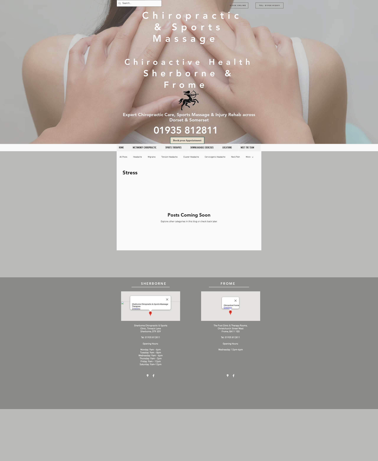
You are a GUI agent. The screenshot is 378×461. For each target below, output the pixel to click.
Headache (137, 157)
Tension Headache (169, 157)
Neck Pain (235, 157)
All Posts (123, 157)
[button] (175, 147)
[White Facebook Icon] (153, 376)
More (248, 157)
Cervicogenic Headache (215, 157)
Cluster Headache (191, 157)
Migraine (151, 157)
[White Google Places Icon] (148, 376)
